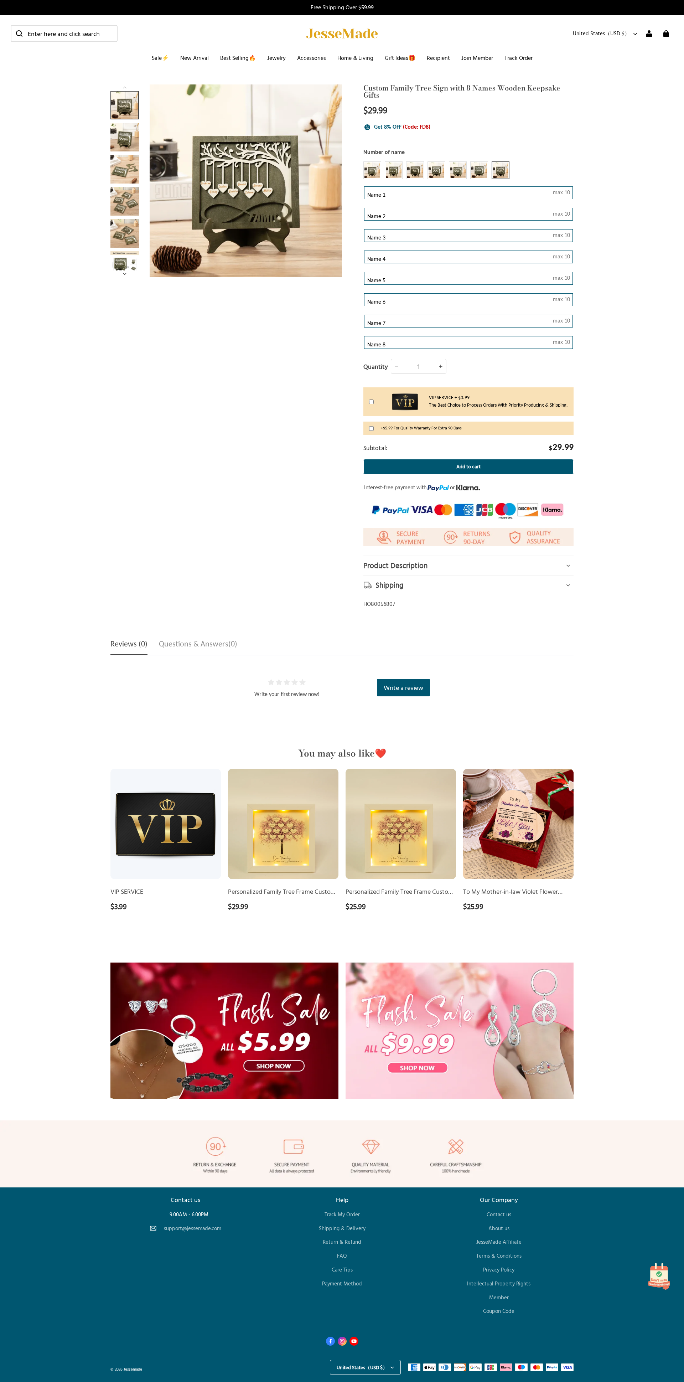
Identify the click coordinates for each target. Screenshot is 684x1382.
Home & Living (355, 57)
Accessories (311, 57)
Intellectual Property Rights (498, 1283)
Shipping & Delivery (342, 1228)
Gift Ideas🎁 (400, 57)
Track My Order (342, 1214)
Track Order (518, 57)
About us (498, 1228)
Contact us (499, 1214)
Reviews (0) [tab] (128, 644)
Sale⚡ (160, 57)
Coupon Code (498, 1311)
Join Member (477, 57)
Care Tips (342, 1269)
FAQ (342, 1256)
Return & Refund (342, 1242)
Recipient (438, 57)
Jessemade (133, 1369)
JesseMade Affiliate (499, 1242)
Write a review (403, 687)
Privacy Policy (498, 1269)
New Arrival (194, 57)
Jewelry (276, 57)
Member (499, 1297)
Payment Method (342, 1283)
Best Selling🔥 (238, 57)
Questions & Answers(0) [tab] (198, 644)
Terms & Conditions (499, 1256)
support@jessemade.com (192, 1228)
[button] (64, 33)
